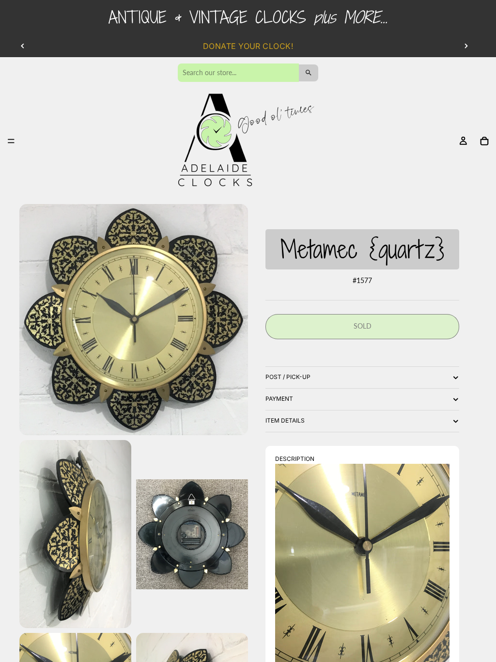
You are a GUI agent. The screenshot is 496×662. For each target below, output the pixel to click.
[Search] (308, 72)
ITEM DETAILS (285, 420)
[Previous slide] (22, 46)
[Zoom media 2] (75, 534)
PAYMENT (279, 398)
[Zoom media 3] (192, 534)
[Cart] (484, 141)
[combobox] (238, 72)
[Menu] (11, 141)
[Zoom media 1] (133, 319)
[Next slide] (466, 46)
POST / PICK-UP (287, 376)
